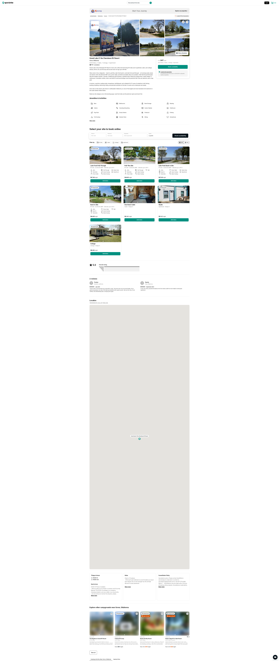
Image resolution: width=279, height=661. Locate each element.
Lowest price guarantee (166, 72)
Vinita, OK (167, 637)
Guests (150, 133)
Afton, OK (142, 637)
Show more (94, 595)
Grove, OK (92, 637)
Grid (182, 142)
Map (187, 142)
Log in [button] (267, 2)
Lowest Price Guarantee (183, 16)
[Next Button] (154, 195)
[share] (183, 22)
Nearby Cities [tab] (116, 659)
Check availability (173, 67)
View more (92, 120)
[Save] (187, 22)
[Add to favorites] (111, 613)
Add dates (105, 180)
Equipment (126, 133)
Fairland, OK (117, 637)
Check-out (110, 133)
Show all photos (182, 53)
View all (93, 652)
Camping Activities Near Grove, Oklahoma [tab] (101, 659)
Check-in (93, 133)
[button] (99, 142)
